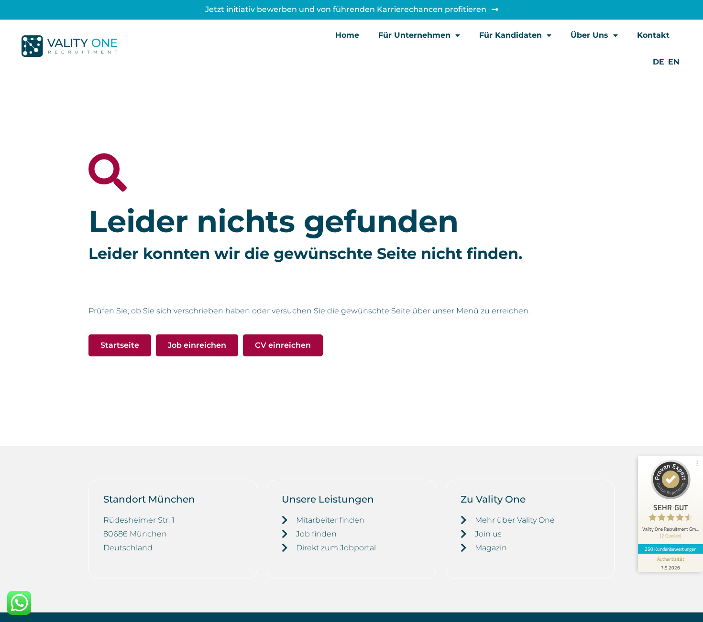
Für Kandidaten (510, 35)
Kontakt (653, 35)
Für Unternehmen (414, 35)
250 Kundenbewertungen (670, 549)
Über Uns (589, 35)
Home (347, 35)
